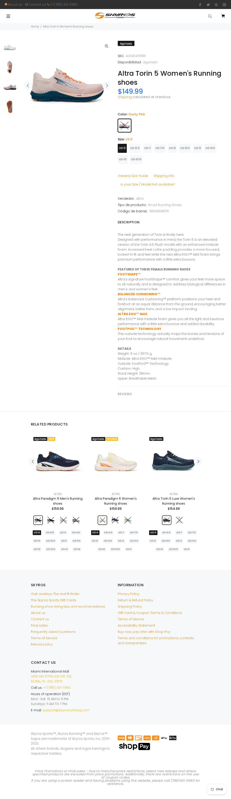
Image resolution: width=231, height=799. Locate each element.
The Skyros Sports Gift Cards (53, 600)
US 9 (197, 148)
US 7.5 (159, 148)
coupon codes (117, 777)
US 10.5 (136, 159)
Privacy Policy (128, 594)
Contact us (37, 4)
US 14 (77, 549)
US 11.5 (77, 541)
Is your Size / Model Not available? (147, 184)
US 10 (123, 159)
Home (35, 26)
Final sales (39, 625)
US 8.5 (185, 148)
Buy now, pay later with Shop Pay (144, 632)
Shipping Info (164, 176)
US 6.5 (135, 148)
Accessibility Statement (136, 625)
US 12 (37, 549)
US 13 (64, 549)
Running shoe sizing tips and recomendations (68, 606)
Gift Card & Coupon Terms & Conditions (150, 613)
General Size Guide (133, 176)
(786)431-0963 (182, 780)
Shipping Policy (130, 606)
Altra (139, 198)
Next (106, 85)
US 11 (64, 541)
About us (16, 4)
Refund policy (42, 644)
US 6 (122, 148)
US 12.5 (50, 549)
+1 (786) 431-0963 (63, 4)
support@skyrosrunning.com (66, 710)
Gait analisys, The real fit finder (55, 594)
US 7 (147, 148)
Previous (28, 85)
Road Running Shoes (165, 205)
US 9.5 (210, 148)
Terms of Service (44, 638)
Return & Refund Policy (135, 600)
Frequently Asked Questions (53, 632)
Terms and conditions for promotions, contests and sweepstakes (156, 640)
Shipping (125, 97)
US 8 (172, 148)
